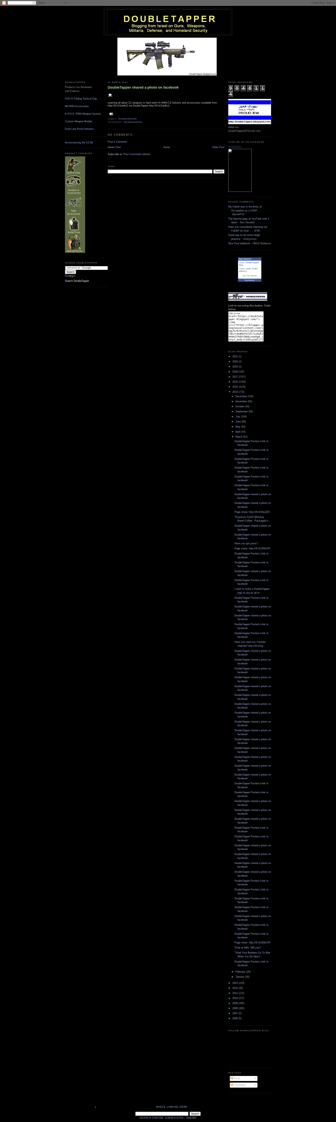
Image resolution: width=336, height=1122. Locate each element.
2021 (235, 356)
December (241, 396)
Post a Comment (117, 141)
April (238, 431)
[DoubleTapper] (240, 190)
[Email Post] (111, 114)
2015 (235, 386)
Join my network (249, 276)
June (238, 421)
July (238, 416)
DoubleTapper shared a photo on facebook (143, 87)
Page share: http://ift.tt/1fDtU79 (252, 548)
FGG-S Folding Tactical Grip (81, 98)
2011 (235, 993)
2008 (235, 1008)
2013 (235, 983)
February (240, 971)
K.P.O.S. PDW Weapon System (83, 113)
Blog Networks (250, 280)
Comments (239, 1085)
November (241, 401)
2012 (235, 988)
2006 (235, 1018)
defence (243, 271)
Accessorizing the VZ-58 (79, 142)
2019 (235, 366)
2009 (235, 1003)
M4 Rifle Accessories (77, 106)
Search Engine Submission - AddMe (168, 1117)
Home (166, 147)
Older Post (218, 147)
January (240, 976)
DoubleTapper (235, 147)
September (241, 411)
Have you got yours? (246, 543)
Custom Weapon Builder (78, 121)
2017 (235, 376)
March (239, 436)
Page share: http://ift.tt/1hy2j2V (252, 511)
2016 (235, 381)
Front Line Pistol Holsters (79, 128)
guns (248, 268)
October (240, 406)
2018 (235, 371)
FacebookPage (127, 119)
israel (254, 268)
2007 (235, 1013)
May (238, 426)
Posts (236, 1078)
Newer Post (114, 147)
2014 (235, 391)
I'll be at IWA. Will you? (247, 947)
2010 (235, 998)
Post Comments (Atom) (136, 154)
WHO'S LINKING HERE (171, 1106)
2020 (235, 361)
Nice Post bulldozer (239, 243)
